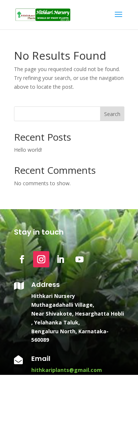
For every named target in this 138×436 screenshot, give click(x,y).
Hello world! (28, 149)
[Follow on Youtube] (79, 259)
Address (45, 284)
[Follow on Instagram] (41, 259)
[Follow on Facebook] (22, 259)
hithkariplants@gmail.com (66, 369)
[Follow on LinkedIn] (60, 259)
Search (112, 113)
